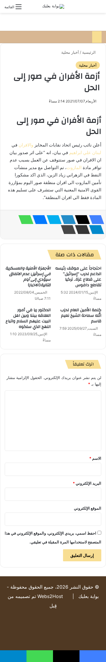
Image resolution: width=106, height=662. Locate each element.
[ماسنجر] (38, 219)
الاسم (95, 458)
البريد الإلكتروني (87, 483)
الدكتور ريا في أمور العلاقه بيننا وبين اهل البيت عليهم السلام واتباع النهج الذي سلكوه (28, 318)
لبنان (96, 152)
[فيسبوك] (95, 219)
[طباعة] (66, 229)
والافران (26, 145)
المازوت (74, 167)
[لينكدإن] (66, 219)
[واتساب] (24, 219)
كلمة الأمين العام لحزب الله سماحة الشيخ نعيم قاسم (80, 315)
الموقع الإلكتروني (87, 508)
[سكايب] (52, 219)
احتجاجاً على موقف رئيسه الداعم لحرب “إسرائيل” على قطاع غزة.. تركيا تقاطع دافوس (78, 277)
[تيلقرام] (95, 229)
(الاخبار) (28, 277)
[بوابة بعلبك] (53, 6)
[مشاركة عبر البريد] (81, 229)
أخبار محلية (70, 52)
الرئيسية (89, 52)
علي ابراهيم (80, 152)
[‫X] (81, 219)
